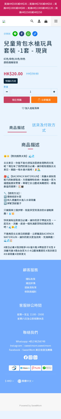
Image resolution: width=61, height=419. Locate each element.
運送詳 (29, 283)
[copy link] (34, 33)
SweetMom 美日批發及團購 (37, 349)
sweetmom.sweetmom (37, 345)
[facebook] (21, 33)
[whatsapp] (28, 33)
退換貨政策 (30, 287)
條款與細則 (30, 291)
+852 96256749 (36, 341)
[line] (15, 33)
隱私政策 (30, 279)
